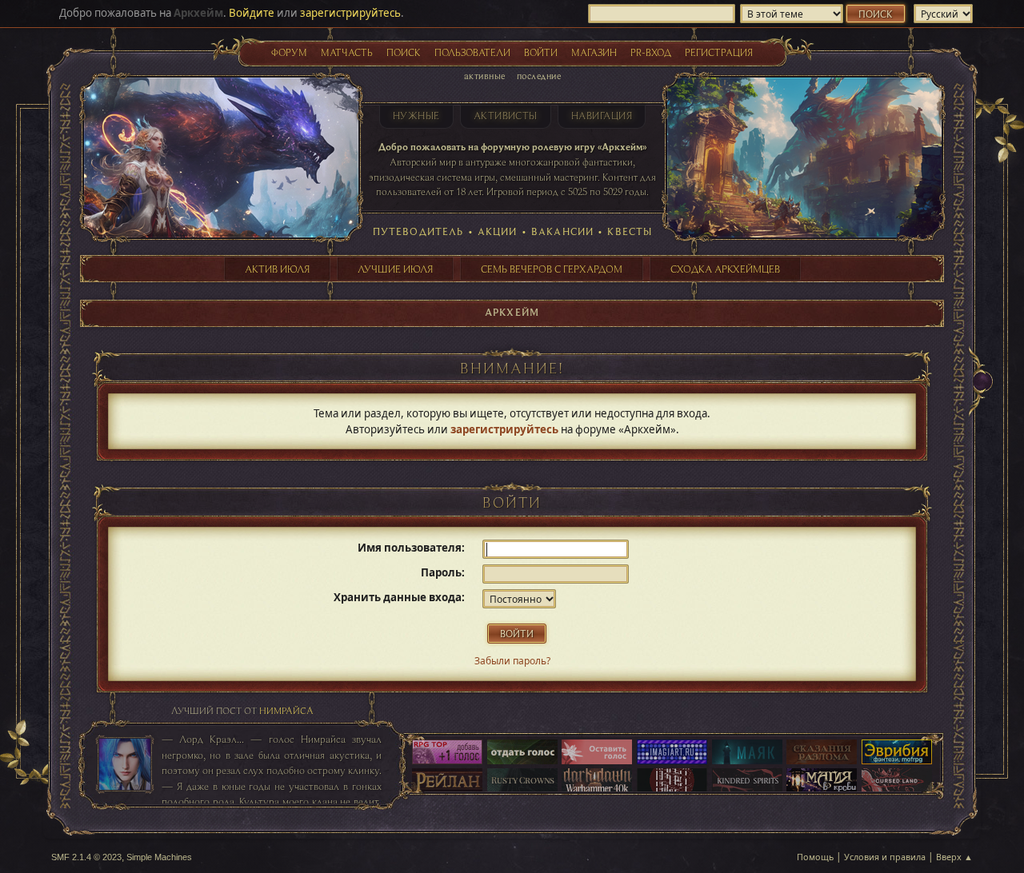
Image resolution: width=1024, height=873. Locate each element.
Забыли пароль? (512, 661)
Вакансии (562, 231)
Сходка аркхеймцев (725, 268)
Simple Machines (159, 857)
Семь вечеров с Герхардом (551, 268)
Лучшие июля (395, 268)
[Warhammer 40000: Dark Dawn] (597, 781)
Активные (485, 76)
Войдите (251, 13)
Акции (498, 231)
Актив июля (277, 268)
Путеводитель (418, 231)
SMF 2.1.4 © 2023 (86, 857)
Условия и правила (885, 857)
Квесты (629, 231)
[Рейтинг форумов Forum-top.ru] (522, 753)
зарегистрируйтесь (350, 13)
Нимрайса (286, 710)
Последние (539, 76)
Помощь (815, 857)
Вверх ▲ (954, 857)
